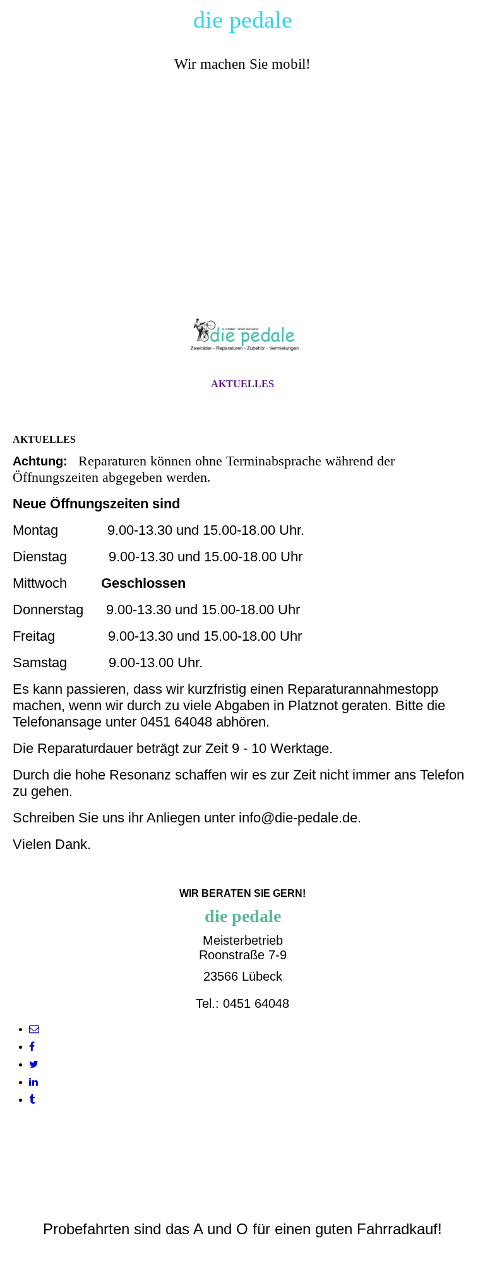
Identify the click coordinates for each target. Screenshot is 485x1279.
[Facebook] (32, 1046)
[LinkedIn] (33, 1082)
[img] (242, 199)
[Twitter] (34, 1064)
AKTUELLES (242, 383)
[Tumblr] (32, 1099)
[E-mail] (34, 1029)
